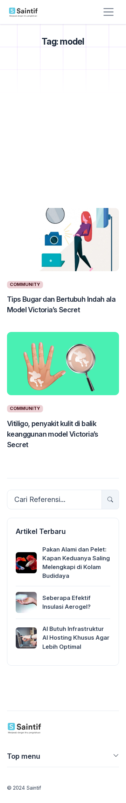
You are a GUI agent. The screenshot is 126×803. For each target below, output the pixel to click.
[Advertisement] (63, 136)
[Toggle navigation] (108, 12)
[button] (116, 757)
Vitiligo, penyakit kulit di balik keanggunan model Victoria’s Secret (52, 434)
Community (25, 284)
